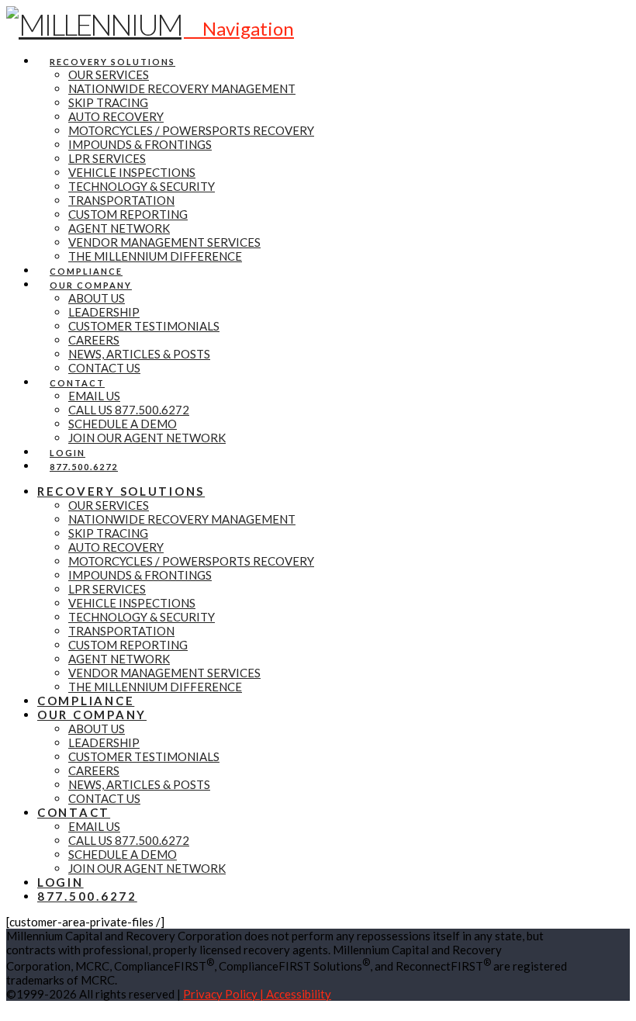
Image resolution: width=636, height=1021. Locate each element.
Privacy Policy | (224, 994)
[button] (239, 28)
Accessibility (298, 994)
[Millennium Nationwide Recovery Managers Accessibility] (11, 1008)
